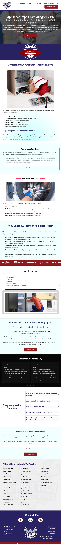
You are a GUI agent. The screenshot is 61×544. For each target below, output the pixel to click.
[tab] (42, 394)
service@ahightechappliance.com (30, 333)
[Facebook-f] (20, 520)
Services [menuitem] (22, 3)
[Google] (30, 520)
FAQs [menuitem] (45, 3)
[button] (27, 385)
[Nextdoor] (40, 520)
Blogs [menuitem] (56, 3)
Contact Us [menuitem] (51, 3)
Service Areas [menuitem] (37, 3)
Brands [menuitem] (29, 3)
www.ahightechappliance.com (38, 331)
